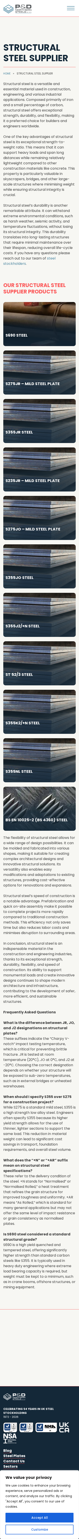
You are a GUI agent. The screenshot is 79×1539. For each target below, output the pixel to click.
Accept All (39, 1517)
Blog (7, 1450)
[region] (39, 1504)
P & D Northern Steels (16, 9)
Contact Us (14, 1461)
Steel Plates (14, 1455)
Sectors (10, 1466)
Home (7, 73)
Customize (39, 1529)
